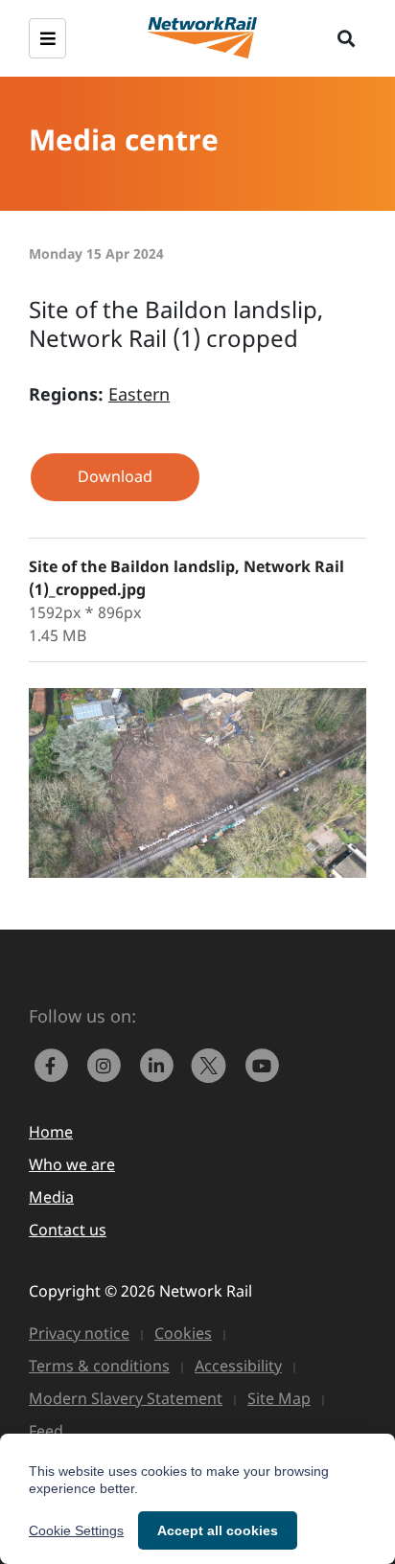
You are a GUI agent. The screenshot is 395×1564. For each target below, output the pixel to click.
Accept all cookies (217, 1530)
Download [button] (115, 476)
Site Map (279, 1398)
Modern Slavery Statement (125, 1398)
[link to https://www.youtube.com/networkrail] (264, 1063)
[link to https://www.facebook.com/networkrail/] (55, 1063)
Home (51, 1131)
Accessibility (238, 1365)
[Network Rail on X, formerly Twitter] (213, 1063)
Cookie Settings (76, 1530)
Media (51, 1197)
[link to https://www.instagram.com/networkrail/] (107, 1063)
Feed (46, 1430)
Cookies (183, 1333)
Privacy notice (79, 1333)
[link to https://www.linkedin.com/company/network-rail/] (160, 1063)
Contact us (67, 1229)
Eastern (139, 393)
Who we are (72, 1164)
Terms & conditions (99, 1365)
